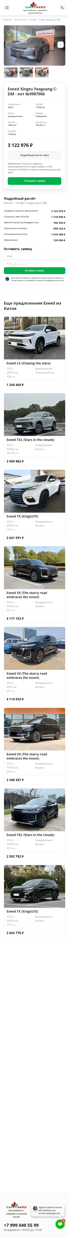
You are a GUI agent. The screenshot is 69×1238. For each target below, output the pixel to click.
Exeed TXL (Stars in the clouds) (30, 440)
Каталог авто (21, 19)
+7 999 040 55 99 (21, 1225)
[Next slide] (60, 45)
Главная (7, 19)
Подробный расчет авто (34, 155)
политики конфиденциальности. (50, 280)
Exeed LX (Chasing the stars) (28, 363)
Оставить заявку (34, 270)
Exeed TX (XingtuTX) (22, 516)
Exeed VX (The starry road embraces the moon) (27, 595)
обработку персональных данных (46, 278)
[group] (34, 45)
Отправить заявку (34, 180)
